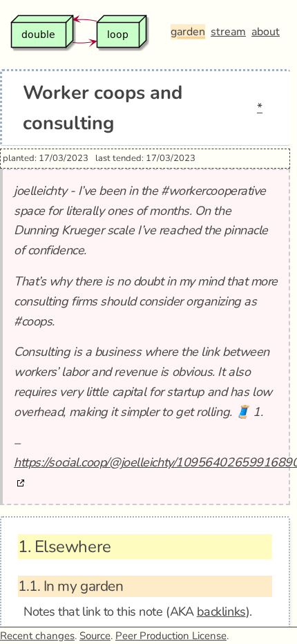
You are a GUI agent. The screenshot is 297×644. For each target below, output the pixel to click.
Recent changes (37, 636)
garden (188, 31)
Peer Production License (171, 636)
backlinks (221, 611)
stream (228, 31)
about (265, 31)
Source (95, 636)
